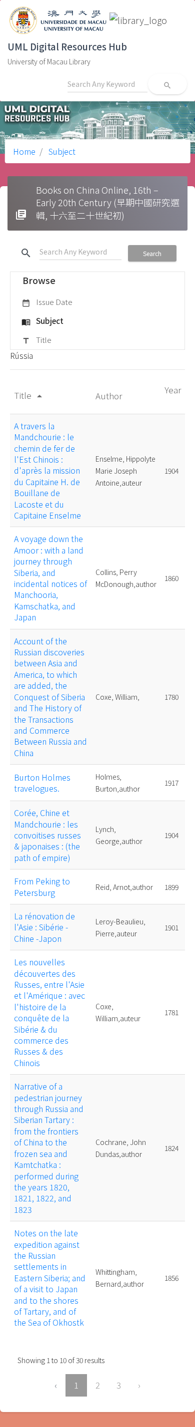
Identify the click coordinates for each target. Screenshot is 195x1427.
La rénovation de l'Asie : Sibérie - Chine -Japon (44, 927)
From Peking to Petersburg (42, 886)
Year (172, 389)
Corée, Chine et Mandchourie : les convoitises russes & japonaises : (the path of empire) (47, 835)
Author (110, 395)
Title (37, 339)
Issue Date (47, 301)
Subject (61, 151)
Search (152, 253)
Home (24, 151)
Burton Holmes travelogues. (42, 782)
